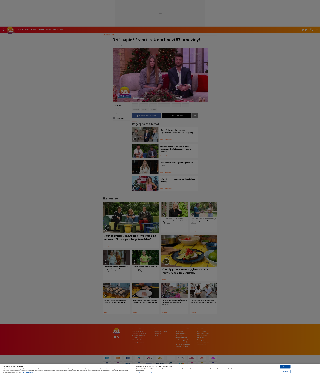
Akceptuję (285, 366)
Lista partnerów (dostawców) (144, 372)
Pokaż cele (285, 371)
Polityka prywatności (28, 372)
